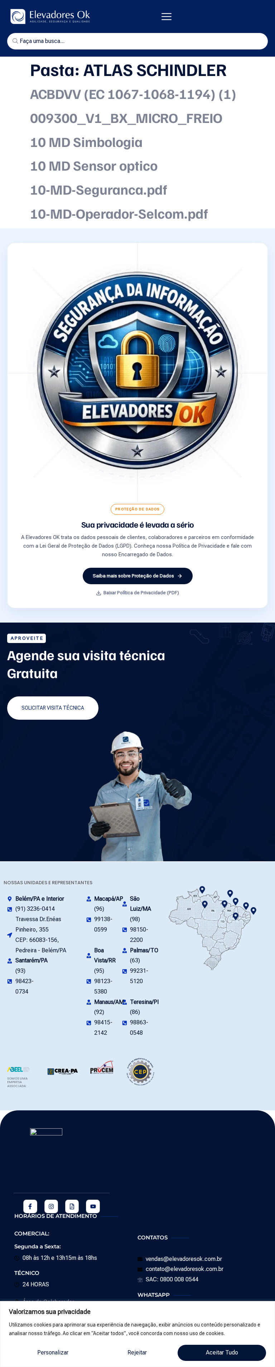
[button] (166, 16)
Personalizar (52, 1352)
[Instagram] (51, 1206)
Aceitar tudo (222, 1352)
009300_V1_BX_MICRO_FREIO (126, 117)
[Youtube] (93, 1206)
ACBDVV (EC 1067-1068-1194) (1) (133, 93)
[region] (137, 1334)
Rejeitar (137, 1352)
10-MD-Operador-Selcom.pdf (119, 213)
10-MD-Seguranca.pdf (98, 189)
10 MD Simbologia (86, 141)
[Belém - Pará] (236, 901)
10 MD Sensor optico (94, 165)
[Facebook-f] (30, 1206)
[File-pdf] (72, 1206)
